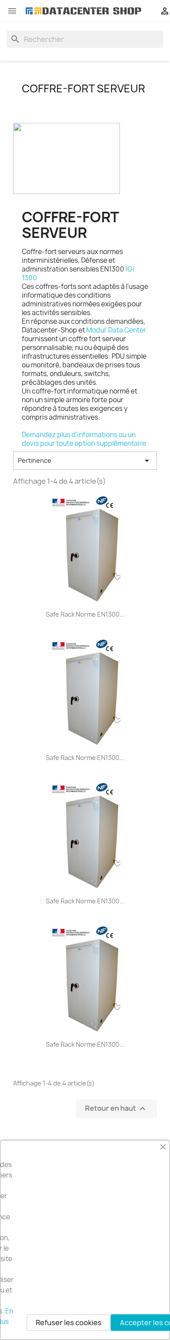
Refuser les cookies (69, 1322)
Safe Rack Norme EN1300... (85, 614)
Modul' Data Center (116, 330)
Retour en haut (116, 1108)
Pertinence (85, 460)
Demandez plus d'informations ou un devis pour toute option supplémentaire (84, 439)
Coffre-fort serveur (83, 88)
